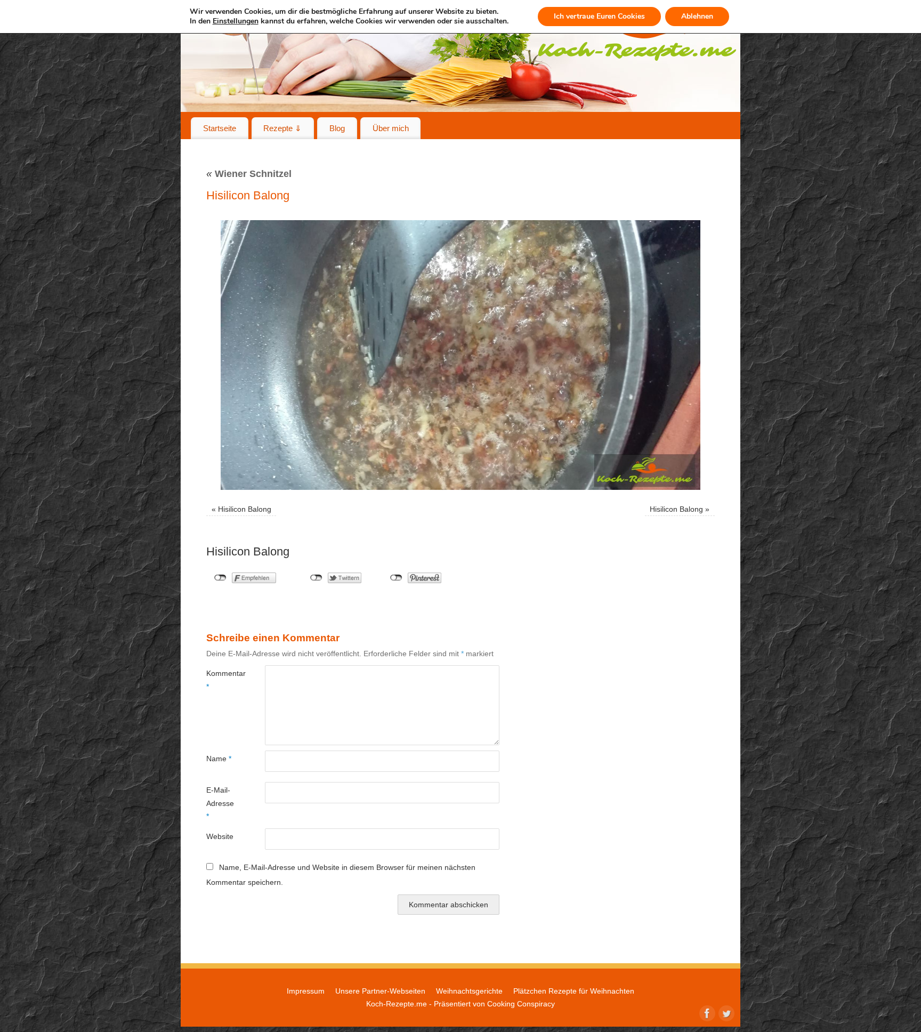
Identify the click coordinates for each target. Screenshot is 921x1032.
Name (218, 758)
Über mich (391, 128)
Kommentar (221, 679)
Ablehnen (697, 16)
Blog (337, 128)
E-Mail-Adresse (220, 803)
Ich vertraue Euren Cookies (599, 16)
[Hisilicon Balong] (460, 355)
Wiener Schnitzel (249, 173)
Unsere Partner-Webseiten (380, 991)
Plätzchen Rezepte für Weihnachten (573, 991)
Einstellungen (235, 21)
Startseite (219, 128)
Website (219, 836)
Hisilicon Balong (244, 509)
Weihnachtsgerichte (469, 991)
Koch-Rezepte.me (396, 1003)
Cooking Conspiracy (521, 1003)
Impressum (306, 991)
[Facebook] (706, 1012)
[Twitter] (725, 1012)
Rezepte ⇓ (282, 128)
